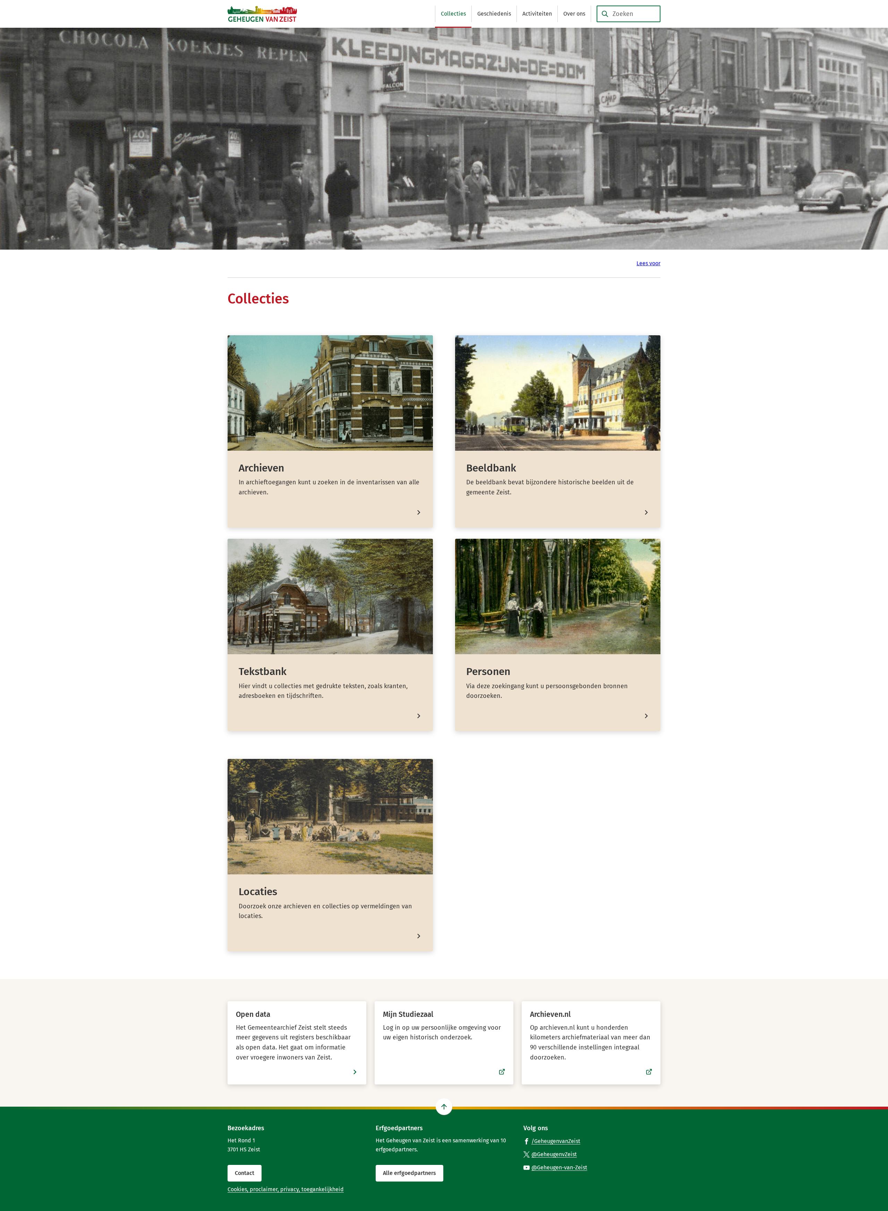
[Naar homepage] (262, 14)
